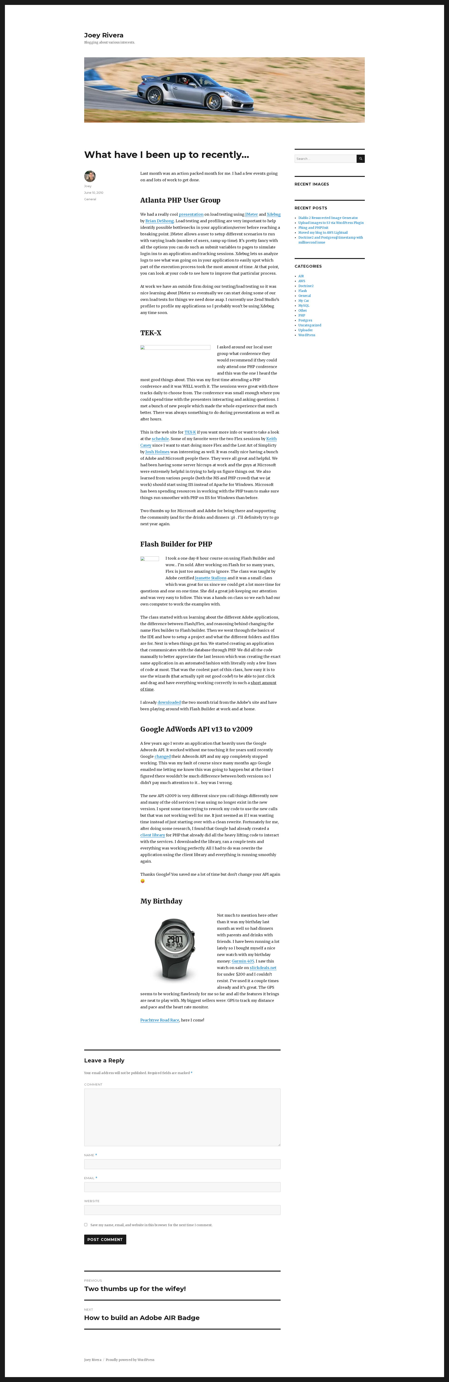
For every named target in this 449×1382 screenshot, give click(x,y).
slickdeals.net (263, 967)
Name (90, 1155)
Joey (87, 186)
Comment (93, 1084)
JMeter (251, 214)
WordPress (306, 335)
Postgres (305, 320)
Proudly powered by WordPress (130, 1360)
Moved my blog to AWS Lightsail (323, 233)
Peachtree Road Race (159, 1020)
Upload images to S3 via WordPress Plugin (331, 223)
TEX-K (190, 432)
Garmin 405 (243, 961)
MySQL (303, 306)
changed (163, 756)
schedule (160, 438)
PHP (301, 315)
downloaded (169, 702)
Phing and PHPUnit (313, 228)
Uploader (305, 330)
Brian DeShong (159, 221)
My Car (303, 301)
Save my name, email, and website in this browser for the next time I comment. (151, 1225)
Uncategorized (309, 325)
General (90, 199)
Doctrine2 (306, 286)
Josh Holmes (157, 451)
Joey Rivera (103, 35)
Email (91, 1178)
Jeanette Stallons (211, 578)
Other (302, 311)
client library (152, 835)
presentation (191, 214)
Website (92, 1201)
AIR (301, 276)
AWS (301, 281)
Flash (302, 291)
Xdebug (274, 214)
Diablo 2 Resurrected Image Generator (328, 218)
